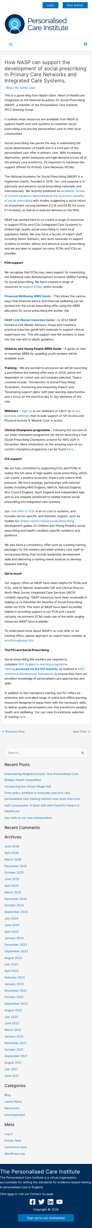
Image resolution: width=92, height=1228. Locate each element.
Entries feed (12, 1140)
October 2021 (13, 1049)
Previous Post (13, 731)
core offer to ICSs (23, 511)
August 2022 (13, 1010)
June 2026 (11, 846)
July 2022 (11, 1017)
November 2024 (15, 899)
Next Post (81, 731)
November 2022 (15, 990)
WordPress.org (14, 1153)
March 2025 (12, 892)
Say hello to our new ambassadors (28, 817)
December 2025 (15, 866)
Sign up (27, 411)
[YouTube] (59, 1202)
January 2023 (14, 984)
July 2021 (11, 1069)
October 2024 (14, 905)
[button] (50, 5)
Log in (8, 1134)
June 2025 (11, 879)
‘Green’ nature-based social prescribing (47, 521)
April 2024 (11, 931)
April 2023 (11, 971)
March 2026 (12, 859)
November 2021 (15, 1043)
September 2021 (15, 1056)
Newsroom (11, 1108)
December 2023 (15, 944)
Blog (9, 87)
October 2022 (14, 997)
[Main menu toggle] (10, 44)
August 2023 (13, 958)
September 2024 (16, 912)
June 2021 (11, 1075)
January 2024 (14, 938)
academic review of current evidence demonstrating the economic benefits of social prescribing (44, 195)
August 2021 (13, 1062)
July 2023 (11, 964)
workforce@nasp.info (19, 640)
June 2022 (11, 1023)
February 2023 (14, 977)
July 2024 (11, 918)
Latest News (13, 1101)
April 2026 (11, 853)
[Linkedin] (50, 1202)
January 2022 (14, 1036)
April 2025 (11, 885)
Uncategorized (14, 1114)
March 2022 (12, 1029)
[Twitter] (41, 1202)
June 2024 (11, 925)
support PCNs (32, 286)
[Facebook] (32, 1202)
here (70, 449)
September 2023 (16, 951)
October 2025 (14, 872)
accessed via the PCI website (36, 669)
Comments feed (15, 1147)
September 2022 (16, 1003)
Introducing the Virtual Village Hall (27, 786)
